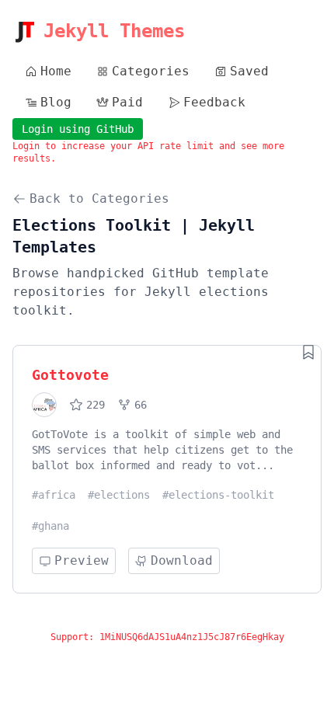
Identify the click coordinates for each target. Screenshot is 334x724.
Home (55, 71)
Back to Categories (99, 198)
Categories (151, 71)
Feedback (214, 102)
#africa (53, 495)
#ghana (50, 526)
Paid (127, 102)
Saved (249, 71)
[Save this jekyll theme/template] (308, 352)
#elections (119, 495)
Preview (81, 560)
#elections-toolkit (218, 495)
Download (182, 560)
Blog (55, 102)
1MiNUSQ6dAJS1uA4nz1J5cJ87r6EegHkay (191, 637)
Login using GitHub (78, 129)
